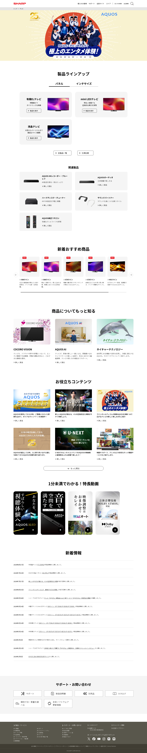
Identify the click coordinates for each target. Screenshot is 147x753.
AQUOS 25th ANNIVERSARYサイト (38, 657)
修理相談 (65, 734)
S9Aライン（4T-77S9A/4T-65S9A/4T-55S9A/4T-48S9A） (56, 623)
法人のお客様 (118, 3)
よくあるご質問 (67, 728)
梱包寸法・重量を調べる (30, 703)
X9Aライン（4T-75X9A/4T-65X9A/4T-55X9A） (61, 606)
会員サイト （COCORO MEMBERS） (96, 729)
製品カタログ (67, 736)
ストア (108, 4)
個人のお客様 (82, 4)
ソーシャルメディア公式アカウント (102, 735)
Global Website (111, 746)
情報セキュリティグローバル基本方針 (96, 746)
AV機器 (17, 728)
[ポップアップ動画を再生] (26, 513)
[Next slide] (131, 274)
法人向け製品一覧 (43, 736)
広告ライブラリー (118, 728)
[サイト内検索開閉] (132, 3)
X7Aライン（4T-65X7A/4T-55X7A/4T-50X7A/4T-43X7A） (64, 615)
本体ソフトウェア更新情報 (61, 703)
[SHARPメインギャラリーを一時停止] (90, 57)
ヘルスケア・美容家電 (21, 736)
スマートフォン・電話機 (21, 738)
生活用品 (40, 732)
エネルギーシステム (43, 730)
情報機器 (17, 740)
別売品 (91, 693)
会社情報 (126, 3)
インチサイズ (84, 83)
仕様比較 (85, 153)
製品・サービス (21, 725)
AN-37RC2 (45, 573)
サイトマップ (40, 746)
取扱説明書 (61, 693)
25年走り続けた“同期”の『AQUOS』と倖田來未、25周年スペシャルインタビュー (69, 648)
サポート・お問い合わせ (73, 725)
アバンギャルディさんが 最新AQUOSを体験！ (43, 590)
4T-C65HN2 (40, 565)
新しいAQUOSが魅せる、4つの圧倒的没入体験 (43, 581)
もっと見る (75, 468)
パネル (59, 83)
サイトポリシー (50, 746)
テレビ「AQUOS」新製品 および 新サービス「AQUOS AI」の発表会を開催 (67, 598)
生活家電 (17, 734)
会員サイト (100, 4)
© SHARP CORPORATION (73, 751)
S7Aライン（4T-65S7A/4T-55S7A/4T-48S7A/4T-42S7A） (56, 631)
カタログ (122, 693)
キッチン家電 (18, 732)
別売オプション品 (68, 732)
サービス (40, 734)
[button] (57, 57)
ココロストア (93, 725)
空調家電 (17, 730)
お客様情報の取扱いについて (76, 746)
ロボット (40, 728)
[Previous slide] (16, 274)
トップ (15, 9)
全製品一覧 (62, 153)
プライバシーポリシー (62, 746)
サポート (92, 4)
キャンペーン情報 (118, 725)
